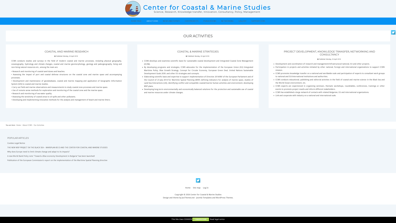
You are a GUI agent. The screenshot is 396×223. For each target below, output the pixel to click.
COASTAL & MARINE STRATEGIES (198, 51)
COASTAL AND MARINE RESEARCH (66, 51)
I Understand (200, 219)
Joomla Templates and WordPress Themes (214, 198)
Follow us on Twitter (198, 180)
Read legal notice (217, 219)
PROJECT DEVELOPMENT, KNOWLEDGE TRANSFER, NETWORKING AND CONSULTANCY (329, 53)
